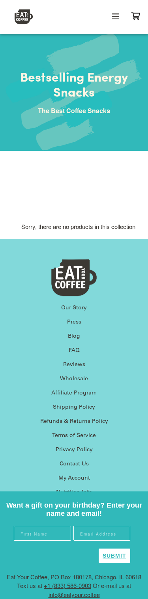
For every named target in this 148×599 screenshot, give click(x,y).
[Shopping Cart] (138, 15)
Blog (74, 336)
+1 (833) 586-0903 (67, 585)
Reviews (74, 365)
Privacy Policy (74, 450)
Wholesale (74, 379)
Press (74, 322)
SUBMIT (114, 555)
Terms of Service (74, 436)
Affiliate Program (74, 393)
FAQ (74, 350)
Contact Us (74, 464)
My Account (74, 478)
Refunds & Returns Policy (74, 421)
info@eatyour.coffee (74, 594)
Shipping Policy (74, 407)
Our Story (74, 308)
